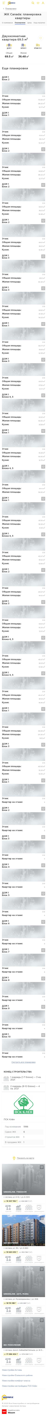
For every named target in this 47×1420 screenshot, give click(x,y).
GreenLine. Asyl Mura (16, 1294)
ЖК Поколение (12, 1345)
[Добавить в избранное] (40, 38)
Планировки (10, 9)
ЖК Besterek (11, 1243)
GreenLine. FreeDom (15, 1192)
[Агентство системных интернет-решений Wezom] (10, 1411)
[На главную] (11, 3)
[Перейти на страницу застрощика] (23, 1114)
